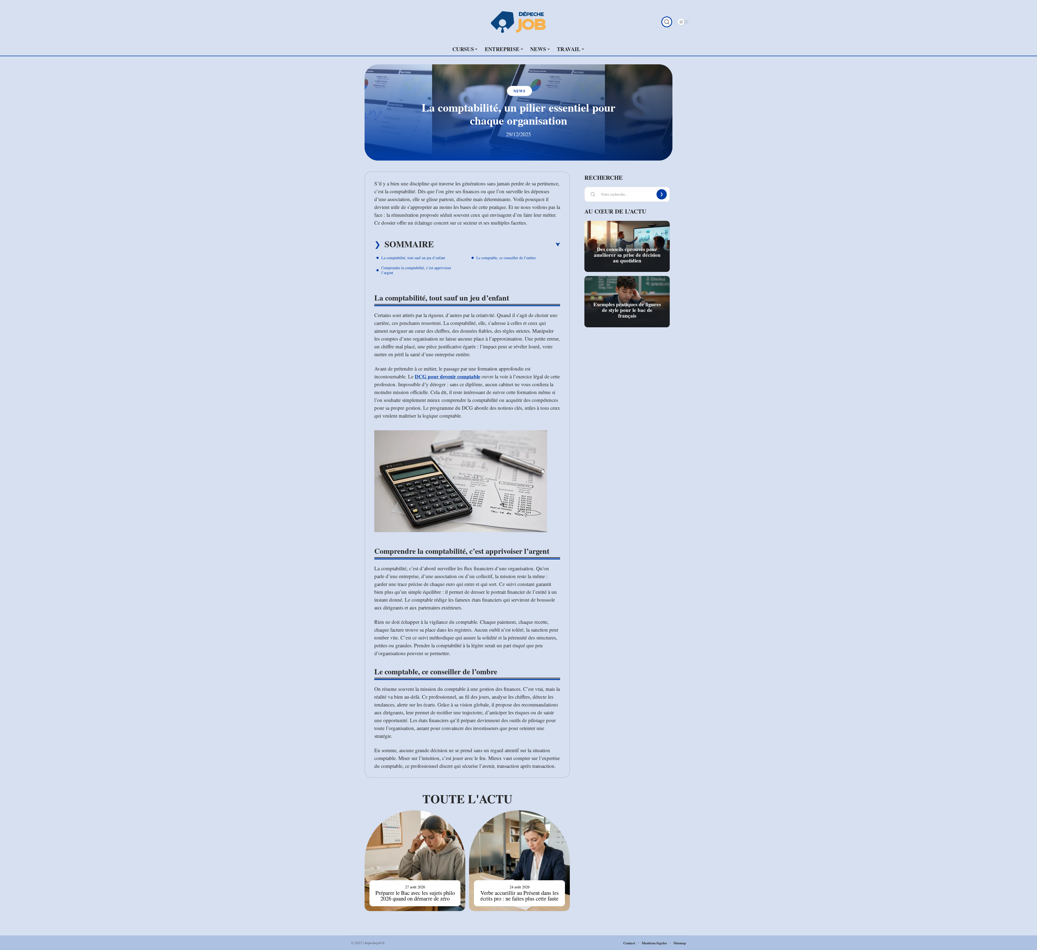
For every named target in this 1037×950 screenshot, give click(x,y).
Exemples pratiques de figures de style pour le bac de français (627, 310)
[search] (666, 21)
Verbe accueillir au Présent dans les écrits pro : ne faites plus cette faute (519, 895)
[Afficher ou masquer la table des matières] (497, 244)
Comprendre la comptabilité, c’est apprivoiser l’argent (416, 270)
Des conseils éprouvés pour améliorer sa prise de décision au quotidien (627, 254)
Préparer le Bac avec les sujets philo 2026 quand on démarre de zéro (415, 895)
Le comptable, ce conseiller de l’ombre (506, 257)
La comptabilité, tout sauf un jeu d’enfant (413, 257)
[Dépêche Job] (518, 22)
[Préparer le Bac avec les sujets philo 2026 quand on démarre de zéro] (415, 860)
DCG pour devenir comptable (447, 376)
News (519, 91)
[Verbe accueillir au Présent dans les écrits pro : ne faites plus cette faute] (519, 860)
